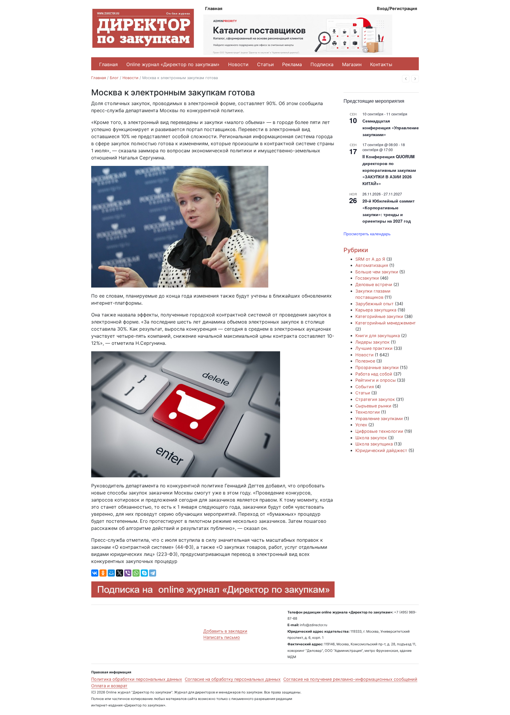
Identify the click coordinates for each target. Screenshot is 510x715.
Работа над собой (373, 373)
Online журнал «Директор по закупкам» (173, 64)
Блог (114, 78)
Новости (238, 64)
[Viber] (127, 573)
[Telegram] (152, 573)
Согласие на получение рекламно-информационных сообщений (350, 679)
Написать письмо (221, 637)
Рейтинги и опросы (375, 380)
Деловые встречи (373, 284)
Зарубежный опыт (374, 303)
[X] (119, 573)
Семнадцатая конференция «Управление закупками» (390, 127)
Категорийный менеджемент (385, 322)
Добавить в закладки (225, 631)
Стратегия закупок (375, 399)
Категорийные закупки (379, 316)
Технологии (367, 411)
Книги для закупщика (377, 335)
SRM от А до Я (370, 259)
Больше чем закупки (376, 271)
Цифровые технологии (379, 431)
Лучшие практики (374, 348)
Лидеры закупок (372, 342)
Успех (361, 424)
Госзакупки (367, 277)
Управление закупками (379, 418)
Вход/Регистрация (397, 8)
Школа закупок (371, 437)
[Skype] (144, 573)
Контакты (381, 64)
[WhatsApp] (136, 573)
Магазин (352, 64)
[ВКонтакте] (94, 573)
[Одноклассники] (103, 573)
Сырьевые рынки (373, 405)
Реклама (292, 64)
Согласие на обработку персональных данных (233, 679)
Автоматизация (371, 265)
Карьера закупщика (375, 309)
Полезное (365, 360)
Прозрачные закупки (377, 367)
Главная (213, 8)
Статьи (265, 64)
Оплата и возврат (109, 685)
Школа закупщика (374, 443)
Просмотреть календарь (367, 233)
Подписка (322, 64)
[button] (405, 78)
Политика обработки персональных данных (136, 679)
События (364, 386)
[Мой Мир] (111, 573)
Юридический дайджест (381, 450)
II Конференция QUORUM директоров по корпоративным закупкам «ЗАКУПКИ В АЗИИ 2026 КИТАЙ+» (389, 170)
